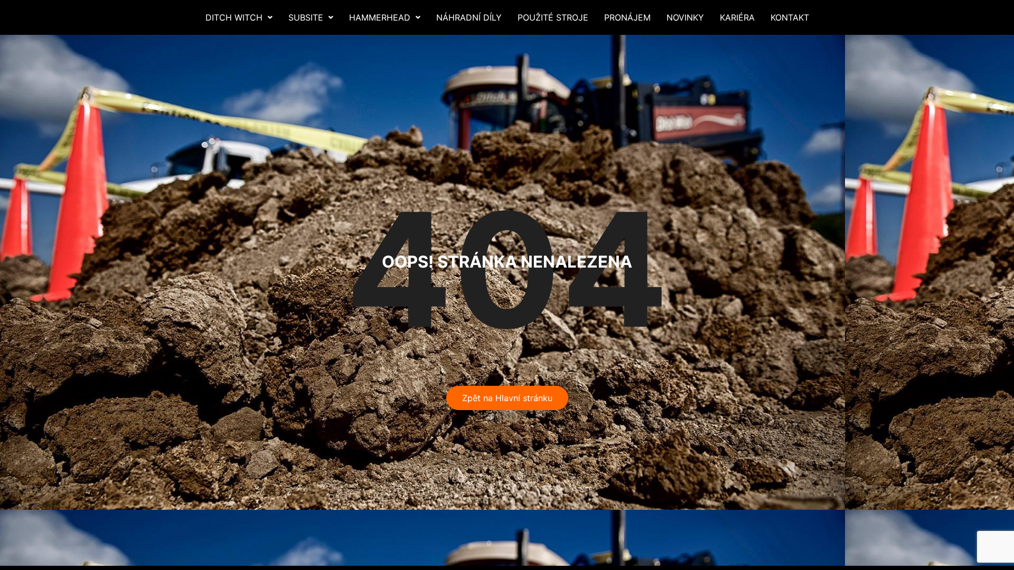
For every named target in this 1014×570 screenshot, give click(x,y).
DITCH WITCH (233, 17)
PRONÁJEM (627, 17)
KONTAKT (790, 17)
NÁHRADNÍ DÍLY (469, 17)
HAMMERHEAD (379, 17)
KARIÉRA (737, 17)
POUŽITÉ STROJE (553, 17)
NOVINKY (685, 17)
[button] (239, 17)
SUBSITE (305, 17)
